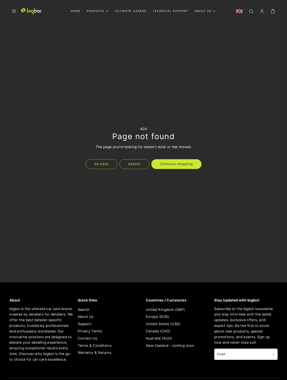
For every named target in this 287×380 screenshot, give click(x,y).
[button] (14, 11)
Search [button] (134, 164)
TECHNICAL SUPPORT (170, 11)
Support (85, 324)
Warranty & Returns (94, 352)
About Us (86, 317)
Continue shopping (176, 164)
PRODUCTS (95, 11)
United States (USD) (163, 324)
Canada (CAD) (158, 331)
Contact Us (87, 338)
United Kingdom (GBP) (165, 310)
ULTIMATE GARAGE (131, 11)
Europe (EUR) (157, 317)
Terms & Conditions (94, 345)
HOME (75, 11)
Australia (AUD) (159, 338)
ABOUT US (203, 11)
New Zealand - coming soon (170, 345)
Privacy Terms (90, 331)
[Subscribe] (273, 354)
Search (84, 310)
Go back (101, 164)
